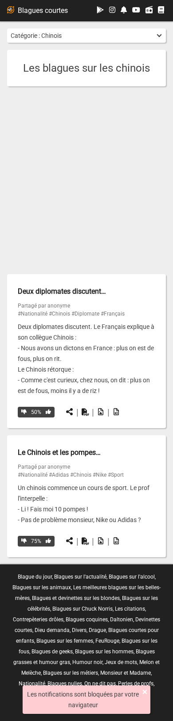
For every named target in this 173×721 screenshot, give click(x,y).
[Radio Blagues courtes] (149, 11)
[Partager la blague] (69, 412)
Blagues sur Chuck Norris (82, 609)
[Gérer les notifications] (124, 10)
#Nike (99, 475)
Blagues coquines (87, 619)
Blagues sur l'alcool (132, 577)
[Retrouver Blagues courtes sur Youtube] (136, 10)
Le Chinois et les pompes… (59, 452)
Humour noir (87, 662)
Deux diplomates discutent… (62, 291)
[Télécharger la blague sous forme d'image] (100, 412)
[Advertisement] (86, 180)
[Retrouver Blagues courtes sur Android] (100, 10)
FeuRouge (107, 641)
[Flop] (24, 412)
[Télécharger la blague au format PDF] (85, 412)
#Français (113, 314)
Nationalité (32, 683)
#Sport (116, 475)
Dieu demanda (52, 630)
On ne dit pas (100, 683)
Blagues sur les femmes (64, 641)
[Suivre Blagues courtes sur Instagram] (112, 10)
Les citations (130, 609)
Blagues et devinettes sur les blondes (76, 598)
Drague (97, 630)
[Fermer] (145, 692)
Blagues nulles (64, 683)
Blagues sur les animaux (41, 587)
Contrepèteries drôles (38, 619)
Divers (79, 630)
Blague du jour (35, 577)
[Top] (48, 412)
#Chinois (59, 314)
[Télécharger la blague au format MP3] (116, 412)
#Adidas (59, 475)
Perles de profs (135, 683)
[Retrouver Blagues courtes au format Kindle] (161, 10)
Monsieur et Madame (125, 673)
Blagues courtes (43, 10)
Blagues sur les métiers (70, 673)
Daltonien (121, 619)
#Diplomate (85, 314)
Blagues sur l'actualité (80, 577)
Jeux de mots (121, 662)
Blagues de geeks (52, 651)
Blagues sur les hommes (104, 651)
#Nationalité (32, 314)
